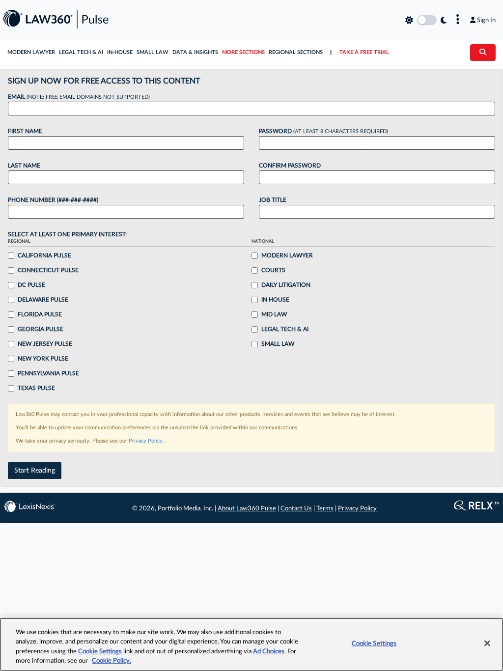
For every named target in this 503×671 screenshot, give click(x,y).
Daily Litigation (285, 285)
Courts (273, 270)
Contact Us (296, 508)
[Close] (487, 643)
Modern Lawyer (31, 52)
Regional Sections (296, 52)
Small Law (152, 52)
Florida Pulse (40, 314)
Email (79, 97)
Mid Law (274, 314)
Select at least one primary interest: (67, 234)
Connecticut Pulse (48, 270)
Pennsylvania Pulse (48, 373)
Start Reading (34, 470)
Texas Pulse (36, 388)
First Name (25, 131)
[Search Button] (483, 52)
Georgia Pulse (40, 329)
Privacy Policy (146, 441)
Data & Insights (195, 52)
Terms (325, 508)
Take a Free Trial (364, 52)
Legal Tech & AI (81, 52)
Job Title (272, 200)
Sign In (486, 20)
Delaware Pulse (43, 300)
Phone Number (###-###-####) (53, 200)
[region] (251, 644)
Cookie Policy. (111, 661)
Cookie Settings (100, 651)
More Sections (243, 52)
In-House (120, 52)
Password (323, 131)
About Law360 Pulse (247, 508)
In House (275, 300)
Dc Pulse (31, 285)
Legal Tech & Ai (284, 329)
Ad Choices (268, 651)
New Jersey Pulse (45, 344)
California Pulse (44, 255)
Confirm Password (290, 165)
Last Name (24, 165)
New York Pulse (43, 359)
